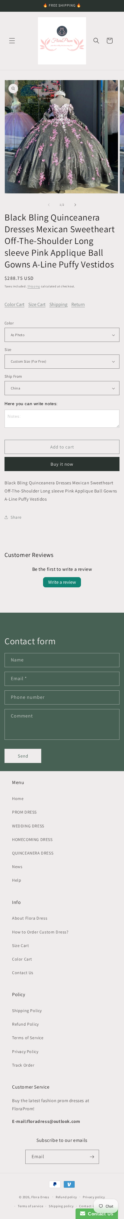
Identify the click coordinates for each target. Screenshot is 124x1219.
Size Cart (36, 304)
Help (16, 880)
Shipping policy (61, 1206)
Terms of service (30, 1206)
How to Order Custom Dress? (40, 932)
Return (78, 304)
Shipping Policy (27, 1010)
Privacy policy (94, 1197)
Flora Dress (40, 1197)
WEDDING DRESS (28, 826)
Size (8, 349)
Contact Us (22, 972)
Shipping (33, 286)
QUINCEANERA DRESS (32, 853)
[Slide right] (75, 204)
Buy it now (62, 464)
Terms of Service (28, 1037)
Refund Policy (25, 1024)
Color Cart (14, 304)
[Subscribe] (92, 1157)
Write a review (62, 582)
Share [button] (16, 517)
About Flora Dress (29, 918)
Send (23, 756)
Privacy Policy (25, 1051)
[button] (12, 40)
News (17, 866)
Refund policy (66, 1197)
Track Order (23, 1065)
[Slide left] (48, 204)
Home (17, 798)
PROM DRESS (24, 812)
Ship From (13, 376)
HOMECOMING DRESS (32, 839)
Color (9, 323)
